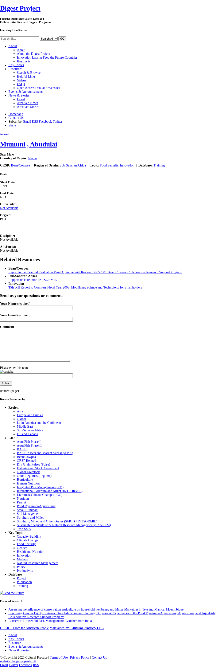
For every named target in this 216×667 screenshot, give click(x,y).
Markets (22, 559)
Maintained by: (77, 628)
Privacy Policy (79, 657)
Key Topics (16, 65)
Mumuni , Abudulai (28, 144)
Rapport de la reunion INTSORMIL (32, 280)
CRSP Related (26, 460)
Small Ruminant (27, 510)
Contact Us (15, 117)
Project (20, 8)
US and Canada (27, 434)
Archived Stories (28, 107)
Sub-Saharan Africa (73, 165)
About (12, 46)
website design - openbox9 (18, 661)
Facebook (45, 121)
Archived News (27, 103)
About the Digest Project (33, 53)
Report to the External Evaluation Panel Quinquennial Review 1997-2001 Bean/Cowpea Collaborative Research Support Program (95, 272)
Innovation (127, 165)
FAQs (21, 84)
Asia (20, 411)
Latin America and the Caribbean (39, 422)
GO (62, 38)
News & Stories (19, 95)
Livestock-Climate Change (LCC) (39, 495)
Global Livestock (28, 472)
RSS (35, 121)
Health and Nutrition (30, 551)
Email (27, 121)
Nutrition (23, 498)
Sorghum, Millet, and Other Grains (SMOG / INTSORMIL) (57, 521)
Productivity (25, 570)
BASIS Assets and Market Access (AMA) (45, 453)
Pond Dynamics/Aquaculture (36, 506)
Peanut (21, 502)
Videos (21, 80)
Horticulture (25, 479)
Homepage (15, 114)
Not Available (9, 208)
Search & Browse (28, 72)
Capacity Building (29, 536)
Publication (24, 582)
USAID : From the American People (24, 628)
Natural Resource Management (37, 563)
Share (12, 125)
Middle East (25, 426)
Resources (15, 69)
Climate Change (27, 540)
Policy (21, 567)
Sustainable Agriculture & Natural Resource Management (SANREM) (64, 525)
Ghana (32, 158)
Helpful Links (26, 76)
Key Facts (23, 61)
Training (4, 134)
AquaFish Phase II (29, 445)
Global (21, 419)
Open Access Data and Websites (38, 88)
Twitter (57, 121)
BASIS (22, 449)
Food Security (109, 165)
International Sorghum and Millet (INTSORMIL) (49, 491)
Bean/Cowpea (20, 165)
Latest (21, 99)
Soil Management (28, 513)
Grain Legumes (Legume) (34, 476)
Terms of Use (59, 657)
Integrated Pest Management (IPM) (40, 487)
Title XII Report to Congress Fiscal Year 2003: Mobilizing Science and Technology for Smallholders (75, 287)
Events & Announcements (25, 91)
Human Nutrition (28, 483)
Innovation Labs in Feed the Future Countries (47, 57)
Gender (22, 548)
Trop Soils (24, 529)
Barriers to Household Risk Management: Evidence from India (50, 621)
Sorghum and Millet (30, 517)
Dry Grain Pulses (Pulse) (33, 464)
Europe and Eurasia (30, 415)
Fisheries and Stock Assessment (38, 468)
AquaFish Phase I (28, 441)
